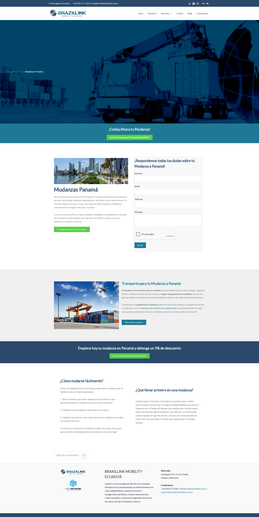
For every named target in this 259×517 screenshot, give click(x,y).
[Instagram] (198, 3)
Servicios (165, 13)
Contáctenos (202, 13)
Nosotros (152, 13)
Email (137, 186)
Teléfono (138, 199)
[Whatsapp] (189, 3)
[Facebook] (193, 3)
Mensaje (138, 212)
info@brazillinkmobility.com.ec (104, 3)
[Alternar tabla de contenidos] (83, 455)
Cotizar (179, 13)
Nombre (138, 173)
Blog (190, 13)
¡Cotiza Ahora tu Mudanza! (129, 129)
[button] (170, 13)
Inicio (140, 13)
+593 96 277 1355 (81, 3)
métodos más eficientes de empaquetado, (159, 308)
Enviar (140, 245)
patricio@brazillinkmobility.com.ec (177, 492)
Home (9, 71)
